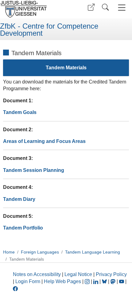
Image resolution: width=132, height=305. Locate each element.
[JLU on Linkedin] (96, 281)
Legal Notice (78, 274)
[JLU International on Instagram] (88, 281)
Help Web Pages (62, 281)
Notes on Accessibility (37, 274)
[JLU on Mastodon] (114, 281)
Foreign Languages (40, 252)
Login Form (27, 281)
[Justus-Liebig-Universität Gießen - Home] (32, 9)
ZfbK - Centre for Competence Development (49, 30)
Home (9, 252)
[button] (91, 7)
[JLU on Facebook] (15, 288)
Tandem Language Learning (92, 252)
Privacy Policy (111, 274)
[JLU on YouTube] (122, 281)
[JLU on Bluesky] (105, 281)
